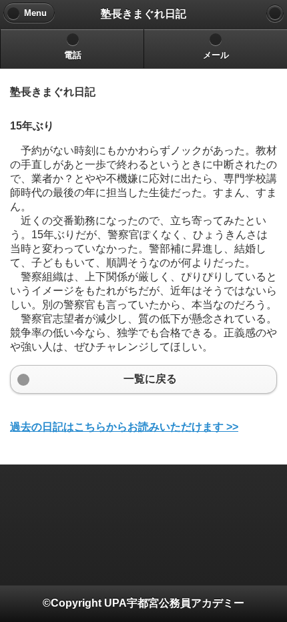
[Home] (275, 13)
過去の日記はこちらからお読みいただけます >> (124, 426)
